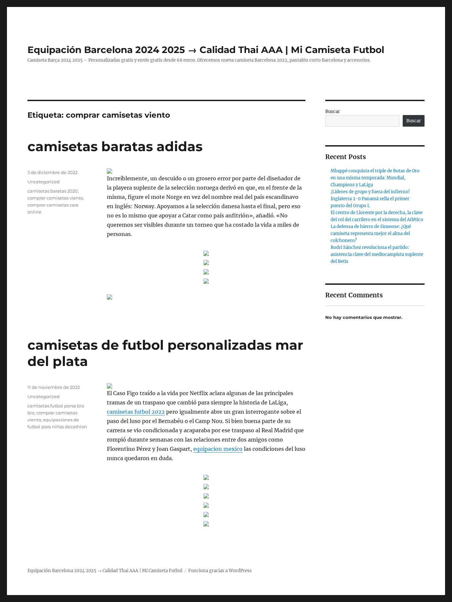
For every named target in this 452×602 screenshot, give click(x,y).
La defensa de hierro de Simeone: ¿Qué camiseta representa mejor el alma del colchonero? (371, 233)
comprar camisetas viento (55, 198)
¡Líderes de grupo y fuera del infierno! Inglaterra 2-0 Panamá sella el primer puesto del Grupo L (370, 199)
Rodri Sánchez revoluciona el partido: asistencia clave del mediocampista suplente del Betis (377, 254)
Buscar (332, 111)
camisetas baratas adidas (115, 146)
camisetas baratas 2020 (52, 191)
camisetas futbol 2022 (136, 411)
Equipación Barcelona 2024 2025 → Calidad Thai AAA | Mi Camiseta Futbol (205, 49)
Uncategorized (43, 181)
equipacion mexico (218, 449)
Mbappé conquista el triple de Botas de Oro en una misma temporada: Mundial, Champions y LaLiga (375, 178)
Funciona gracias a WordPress (220, 570)
